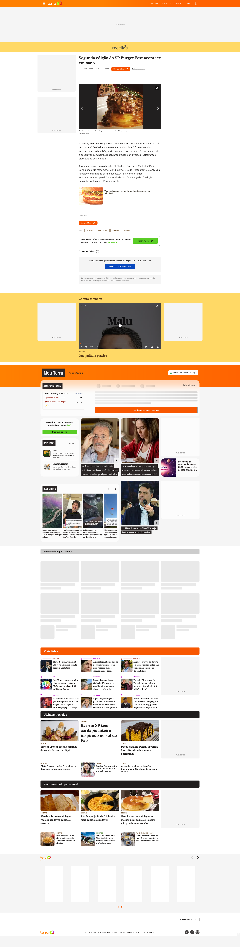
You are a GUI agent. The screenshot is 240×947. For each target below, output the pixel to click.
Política (136, 659)
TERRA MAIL (154, 4)
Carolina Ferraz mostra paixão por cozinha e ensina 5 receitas (106, 768)
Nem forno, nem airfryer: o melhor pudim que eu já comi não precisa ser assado (138, 820)
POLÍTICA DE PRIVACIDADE (142, 932)
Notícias (55, 659)
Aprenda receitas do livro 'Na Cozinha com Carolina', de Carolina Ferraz (139, 769)
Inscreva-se (57, 432)
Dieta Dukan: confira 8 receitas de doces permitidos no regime (58, 767)
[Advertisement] (180, 769)
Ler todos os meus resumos (146, 410)
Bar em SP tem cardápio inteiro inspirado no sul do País (99, 733)
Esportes (99, 833)
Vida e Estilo (103, 230)
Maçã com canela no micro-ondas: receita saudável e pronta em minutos (65, 839)
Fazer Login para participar (120, 266)
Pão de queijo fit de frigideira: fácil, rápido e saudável (98, 818)
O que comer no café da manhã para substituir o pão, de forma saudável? (147, 838)
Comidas (89, 230)
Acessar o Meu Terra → (77, 373)
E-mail (189, 4)
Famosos (96, 659)
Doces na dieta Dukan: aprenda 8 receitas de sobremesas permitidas (139, 750)
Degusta (115, 230)
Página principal (55, 4)
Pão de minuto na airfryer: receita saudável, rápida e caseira (56, 820)
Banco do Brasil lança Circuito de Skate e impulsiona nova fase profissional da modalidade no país (106, 839)
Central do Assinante (171, 4)
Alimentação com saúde (145, 833)
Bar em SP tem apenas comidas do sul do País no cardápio (58, 748)
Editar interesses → (190, 385)
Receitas (127, 230)
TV (54, 677)
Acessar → (73, 443)
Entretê (137, 677)
